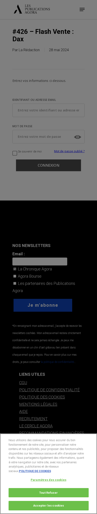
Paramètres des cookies (48, 480)
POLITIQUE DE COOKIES (35, 471)
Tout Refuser (48, 492)
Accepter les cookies (48, 505)
